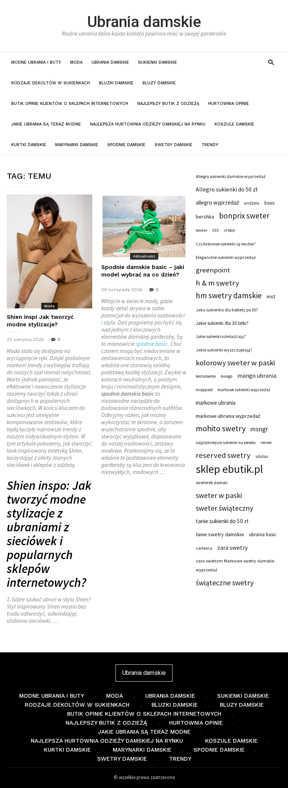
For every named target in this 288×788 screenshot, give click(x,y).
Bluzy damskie (159, 83)
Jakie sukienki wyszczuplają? (224, 350)
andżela (252, 203)
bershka (205, 216)
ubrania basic (262, 534)
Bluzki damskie (116, 83)
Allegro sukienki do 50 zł (226, 189)
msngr (259, 429)
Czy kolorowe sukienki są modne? (226, 244)
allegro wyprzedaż (217, 202)
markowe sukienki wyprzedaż (244, 389)
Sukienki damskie (157, 62)
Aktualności (144, 256)
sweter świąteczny (224, 508)
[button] (271, 62)
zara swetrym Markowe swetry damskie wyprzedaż (235, 565)
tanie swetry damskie (220, 534)
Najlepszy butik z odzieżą (168, 103)
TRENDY (209, 144)
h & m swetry (217, 282)
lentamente (206, 376)
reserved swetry (223, 455)
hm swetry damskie (229, 295)
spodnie (145, 343)
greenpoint (213, 270)
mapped (204, 389)
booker (201, 230)
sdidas (261, 456)
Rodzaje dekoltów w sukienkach (50, 83)
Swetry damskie (173, 144)
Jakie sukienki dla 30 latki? (222, 323)
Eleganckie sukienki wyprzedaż (226, 257)
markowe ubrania (216, 402)
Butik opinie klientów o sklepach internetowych (69, 103)
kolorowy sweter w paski (235, 362)
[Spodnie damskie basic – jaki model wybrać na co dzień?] (144, 226)
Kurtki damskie (28, 144)
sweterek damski (212, 482)
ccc (215, 230)
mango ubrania (256, 375)
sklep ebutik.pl (229, 469)
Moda (76, 62)
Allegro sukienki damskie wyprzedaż (231, 176)
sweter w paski (219, 495)
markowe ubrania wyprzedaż (228, 416)
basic (161, 343)
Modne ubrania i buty (36, 62)
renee (266, 442)
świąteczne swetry (225, 582)
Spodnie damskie (126, 144)
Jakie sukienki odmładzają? (221, 336)
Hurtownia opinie (228, 103)
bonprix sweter (244, 215)
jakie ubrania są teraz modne (46, 124)
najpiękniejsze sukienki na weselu (226, 442)
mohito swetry (221, 428)
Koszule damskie (234, 124)
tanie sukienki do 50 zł (222, 521)
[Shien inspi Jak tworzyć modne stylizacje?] (49, 251)
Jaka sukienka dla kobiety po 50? (227, 310)
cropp (229, 230)
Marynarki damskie (76, 144)
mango (226, 376)
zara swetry (232, 548)
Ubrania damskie (144, 22)
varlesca (204, 548)
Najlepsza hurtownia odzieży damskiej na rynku (148, 124)
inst (271, 296)
